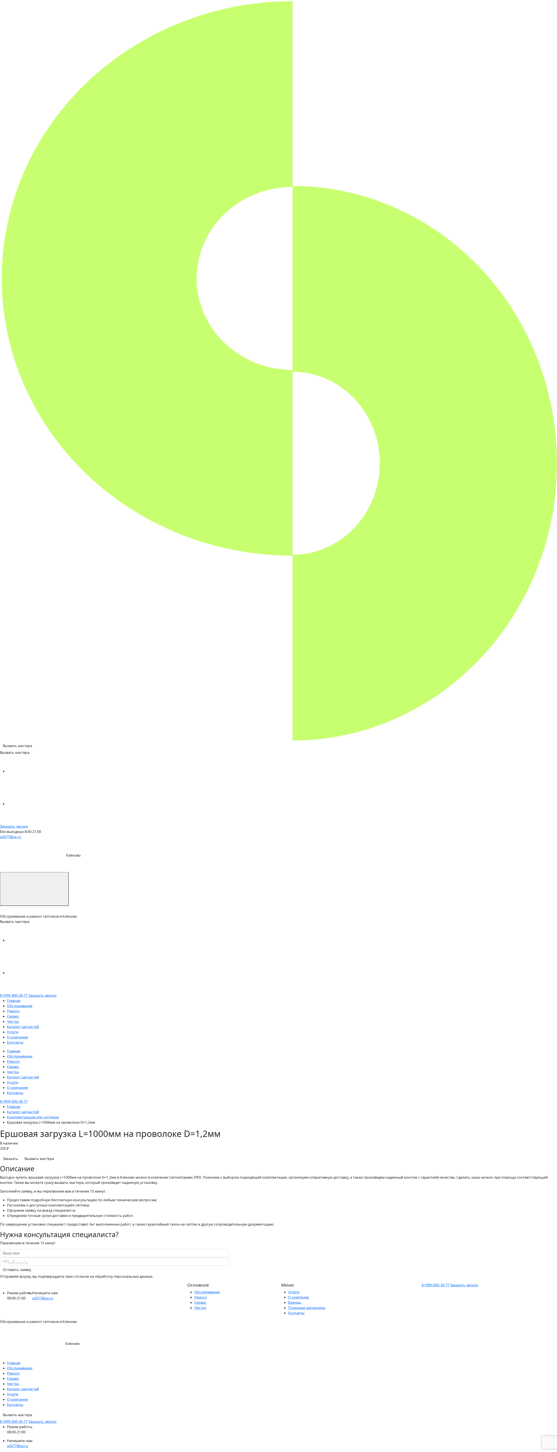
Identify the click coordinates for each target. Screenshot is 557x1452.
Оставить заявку (17, 1269)
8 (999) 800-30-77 (14, 995)
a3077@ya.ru (10, 836)
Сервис (13, 1016)
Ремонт (13, 1011)
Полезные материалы (306, 1307)
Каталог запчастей (23, 1026)
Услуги (12, 1032)
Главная (13, 1000)
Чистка (13, 1021)
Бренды (294, 1302)
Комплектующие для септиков (33, 1117)
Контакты (15, 1042)
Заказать (10, 1158)
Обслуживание (19, 1005)
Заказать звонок (14, 826)
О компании (17, 1037)
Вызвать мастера (17, 745)
